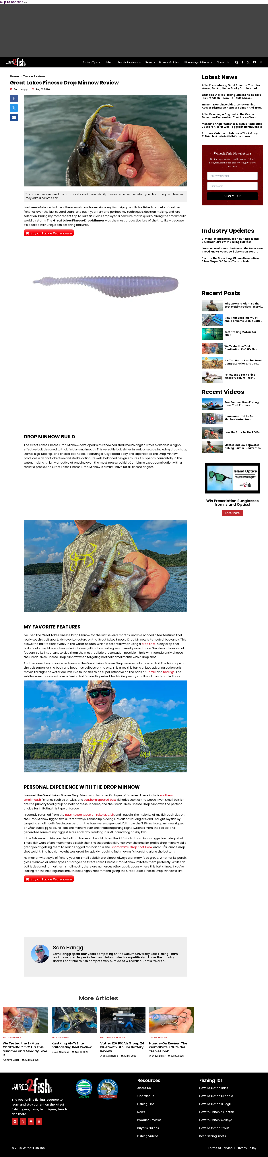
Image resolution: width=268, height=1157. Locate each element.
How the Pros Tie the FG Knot (243, 432)
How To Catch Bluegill (215, 1104)
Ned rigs (168, 672)
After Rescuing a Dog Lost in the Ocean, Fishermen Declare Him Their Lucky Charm (229, 115)
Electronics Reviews (112, 1037)
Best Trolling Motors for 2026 (240, 333)
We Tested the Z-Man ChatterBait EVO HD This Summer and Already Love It (243, 349)
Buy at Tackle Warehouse (51, 233)
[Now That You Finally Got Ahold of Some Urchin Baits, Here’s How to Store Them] (212, 320)
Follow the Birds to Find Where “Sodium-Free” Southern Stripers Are (239, 378)
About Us (223, 62)
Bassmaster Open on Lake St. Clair (89, 815)
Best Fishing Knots (212, 1136)
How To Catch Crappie (216, 1096)
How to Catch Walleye (215, 1120)
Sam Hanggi (69, 947)
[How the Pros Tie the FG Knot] (212, 433)
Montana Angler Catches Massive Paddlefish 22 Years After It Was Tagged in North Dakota (232, 125)
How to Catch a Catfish (216, 1112)
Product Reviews (149, 1120)
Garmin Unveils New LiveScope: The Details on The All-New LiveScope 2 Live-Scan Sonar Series (232, 252)
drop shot (148, 644)
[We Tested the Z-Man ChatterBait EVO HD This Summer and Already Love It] (212, 348)
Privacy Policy (246, 1148)
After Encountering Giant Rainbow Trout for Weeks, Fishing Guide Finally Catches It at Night (231, 88)
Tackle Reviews (128, 62)
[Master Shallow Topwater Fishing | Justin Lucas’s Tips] (212, 447)
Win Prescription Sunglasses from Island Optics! (232, 502)
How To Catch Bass (213, 1088)
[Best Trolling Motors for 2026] (212, 334)
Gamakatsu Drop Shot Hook (132, 847)
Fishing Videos (147, 1136)
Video (108, 62)
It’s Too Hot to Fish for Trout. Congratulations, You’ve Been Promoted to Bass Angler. (243, 365)
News (148, 62)
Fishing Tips (90, 62)
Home (14, 76)
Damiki (151, 672)
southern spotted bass (100, 800)
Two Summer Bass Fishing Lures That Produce (241, 403)
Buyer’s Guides (169, 62)
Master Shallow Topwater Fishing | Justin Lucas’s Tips (242, 446)
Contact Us (145, 1096)
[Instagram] (39, 1121)
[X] (23, 1121)
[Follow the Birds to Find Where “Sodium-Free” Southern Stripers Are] (212, 377)
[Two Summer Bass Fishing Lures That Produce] (212, 404)
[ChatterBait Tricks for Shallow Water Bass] (212, 418)
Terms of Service (220, 1148)
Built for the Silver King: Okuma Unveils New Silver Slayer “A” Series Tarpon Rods (230, 259)
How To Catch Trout (214, 1128)
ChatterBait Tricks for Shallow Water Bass (239, 418)
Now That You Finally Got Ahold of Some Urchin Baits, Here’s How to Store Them (242, 321)
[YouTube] (31, 1121)
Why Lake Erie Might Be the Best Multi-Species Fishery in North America (243, 307)
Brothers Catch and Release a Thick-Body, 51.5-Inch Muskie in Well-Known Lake (230, 135)
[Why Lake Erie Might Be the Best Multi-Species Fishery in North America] (212, 305)
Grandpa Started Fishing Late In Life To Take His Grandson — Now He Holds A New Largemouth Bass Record (231, 98)
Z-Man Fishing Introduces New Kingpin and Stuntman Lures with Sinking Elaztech (230, 240)
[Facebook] (15, 1121)
